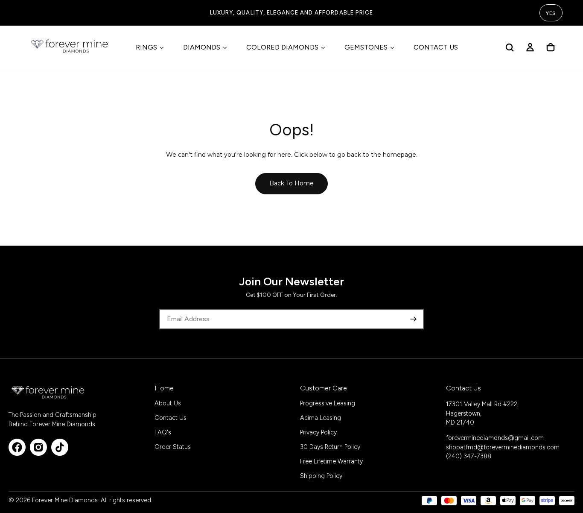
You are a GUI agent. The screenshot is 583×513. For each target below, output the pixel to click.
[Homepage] (70, 47)
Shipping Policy (321, 476)
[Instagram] (38, 447)
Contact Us (170, 418)
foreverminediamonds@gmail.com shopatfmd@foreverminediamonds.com (503, 442)
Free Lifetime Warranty (331, 461)
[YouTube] (59, 447)
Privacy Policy (318, 432)
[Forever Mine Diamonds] (49, 392)
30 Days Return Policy (330, 447)
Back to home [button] (291, 183)
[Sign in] (530, 47)
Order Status (172, 447)
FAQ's (162, 432)
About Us (167, 403)
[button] (509, 47)
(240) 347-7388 (468, 456)
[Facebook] (17, 447)
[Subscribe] (414, 319)
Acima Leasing (320, 418)
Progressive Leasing (327, 403)
